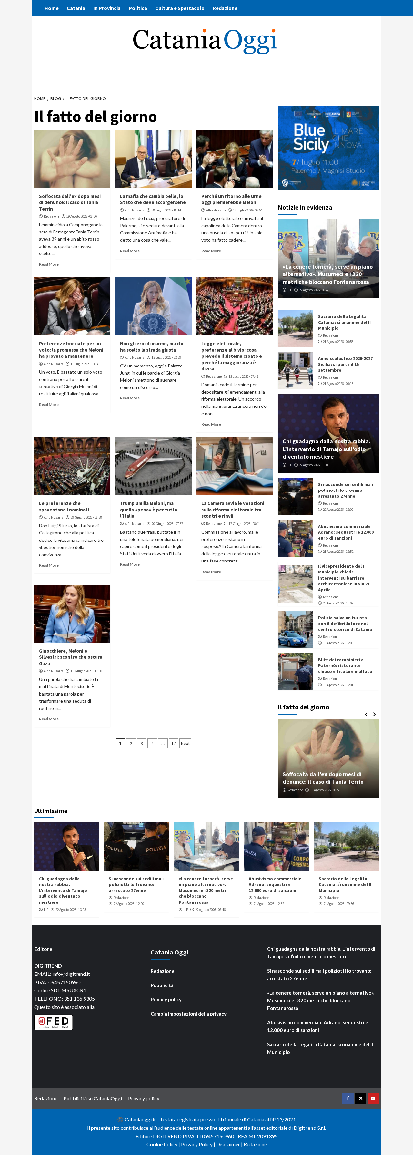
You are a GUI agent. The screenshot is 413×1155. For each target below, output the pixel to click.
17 (173, 743)
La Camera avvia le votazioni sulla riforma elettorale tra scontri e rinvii (232, 509)
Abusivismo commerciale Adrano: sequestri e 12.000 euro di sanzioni (346, 532)
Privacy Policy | (198, 1144)
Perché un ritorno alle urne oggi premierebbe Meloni (231, 199)
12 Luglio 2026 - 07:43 (243, 376)
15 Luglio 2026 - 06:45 (85, 364)
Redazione (225, 8)
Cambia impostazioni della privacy (189, 1013)
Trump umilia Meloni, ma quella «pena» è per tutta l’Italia (148, 509)
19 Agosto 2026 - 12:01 (338, 685)
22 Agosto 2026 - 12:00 (338, 509)
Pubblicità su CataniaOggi (93, 1098)
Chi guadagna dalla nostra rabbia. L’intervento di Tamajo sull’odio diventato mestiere (326, 449)
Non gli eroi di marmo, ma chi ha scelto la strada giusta (151, 346)
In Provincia (107, 8)
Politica (138, 8)
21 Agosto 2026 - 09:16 (338, 383)
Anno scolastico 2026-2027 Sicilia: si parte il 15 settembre (345, 364)
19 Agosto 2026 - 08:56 (81, 216)
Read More (49, 264)
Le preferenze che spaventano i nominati (64, 506)
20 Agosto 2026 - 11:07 (338, 603)
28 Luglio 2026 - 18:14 (166, 210)
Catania (76, 8)
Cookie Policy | (163, 1144)
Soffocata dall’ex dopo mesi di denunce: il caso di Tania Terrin (70, 202)
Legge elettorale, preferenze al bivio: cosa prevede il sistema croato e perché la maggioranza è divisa (231, 356)
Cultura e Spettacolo (180, 8)
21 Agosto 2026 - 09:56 (338, 341)
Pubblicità (162, 985)
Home (52, 8)
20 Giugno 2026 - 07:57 (167, 523)
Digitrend (305, 1128)
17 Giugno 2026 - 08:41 (244, 523)
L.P (289, 290)
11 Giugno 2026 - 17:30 (86, 671)
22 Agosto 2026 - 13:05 (314, 465)
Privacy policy (166, 999)
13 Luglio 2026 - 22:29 (166, 357)
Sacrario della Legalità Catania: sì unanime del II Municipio (344, 322)
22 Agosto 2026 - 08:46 (314, 290)
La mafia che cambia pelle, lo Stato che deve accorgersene (153, 199)
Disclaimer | (230, 1144)
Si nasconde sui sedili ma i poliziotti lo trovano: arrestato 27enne (345, 490)
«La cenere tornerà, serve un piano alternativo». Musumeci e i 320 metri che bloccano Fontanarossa (328, 274)
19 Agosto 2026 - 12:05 (338, 643)
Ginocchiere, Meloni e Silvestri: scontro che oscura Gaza (70, 657)
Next (185, 743)
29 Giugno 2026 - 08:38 (86, 517)
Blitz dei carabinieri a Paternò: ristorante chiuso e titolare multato (345, 665)
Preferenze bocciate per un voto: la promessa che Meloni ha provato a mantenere (71, 349)
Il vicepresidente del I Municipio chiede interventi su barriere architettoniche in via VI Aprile (343, 578)
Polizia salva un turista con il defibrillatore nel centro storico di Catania (345, 623)
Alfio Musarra (135, 210)
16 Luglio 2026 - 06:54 (247, 210)
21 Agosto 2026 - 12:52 (338, 551)
